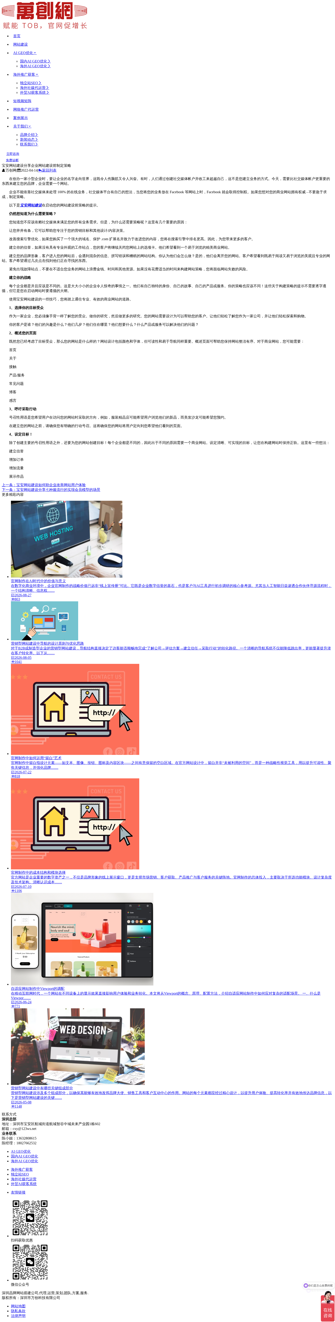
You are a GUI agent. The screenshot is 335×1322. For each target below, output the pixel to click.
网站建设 (20, 44)
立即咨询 (12, 154)
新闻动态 (27, 139)
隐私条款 (18, 1311)
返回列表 (49, 170)
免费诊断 (12, 160)
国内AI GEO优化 (33, 61)
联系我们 (27, 144)
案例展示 (20, 118)
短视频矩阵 (22, 101)
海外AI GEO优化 (33, 66)
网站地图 (18, 1306)
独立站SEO (29, 83)
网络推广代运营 (26, 109)
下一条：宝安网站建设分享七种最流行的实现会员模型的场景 (51, 490)
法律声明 (18, 1316)
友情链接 (18, 1192)
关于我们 (20, 126)
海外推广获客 (24, 74)
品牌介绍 (27, 135)
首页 (17, 36)
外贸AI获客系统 (33, 92)
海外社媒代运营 (33, 88)
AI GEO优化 (23, 53)
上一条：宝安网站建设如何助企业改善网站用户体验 (44, 485)
